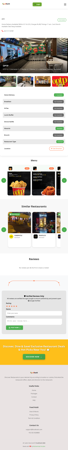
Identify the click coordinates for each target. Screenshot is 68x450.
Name (8, 309)
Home (34, 390)
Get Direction (57, 149)
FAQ (34, 400)
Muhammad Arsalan (39, 446)
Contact (34, 397)
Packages (34, 394)
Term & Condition (34, 418)
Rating (8, 303)
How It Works (34, 412)
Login (38, 4)
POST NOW (15, 327)
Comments (10, 317)
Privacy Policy (34, 415)
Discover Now (32, 357)
